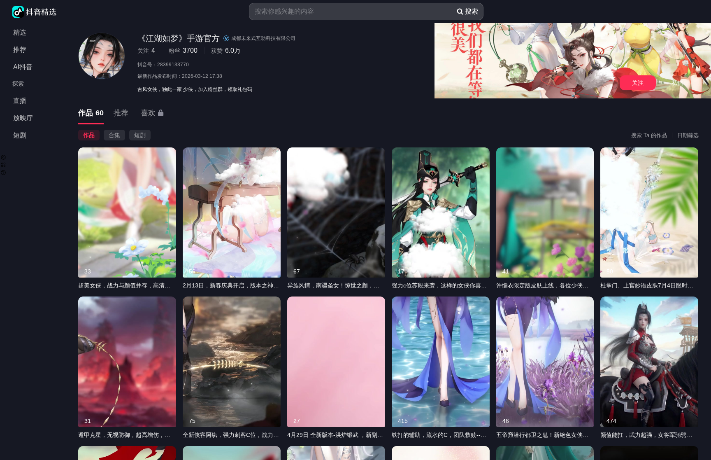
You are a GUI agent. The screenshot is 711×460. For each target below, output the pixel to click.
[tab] (91, 113)
